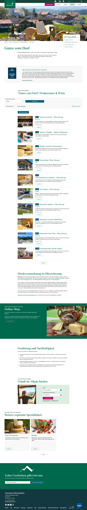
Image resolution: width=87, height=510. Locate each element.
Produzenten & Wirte (69, 39)
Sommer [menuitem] (59, 4)
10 (38, 248)
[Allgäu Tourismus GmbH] (79, 505)
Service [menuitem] (79, 4)
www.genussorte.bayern (27, 80)
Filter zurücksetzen (21, 106)
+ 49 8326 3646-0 (11, 500)
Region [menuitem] (72, 4)
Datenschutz (30, 507)
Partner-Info (16, 507)
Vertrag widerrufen (42, 507)
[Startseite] (71, 507)
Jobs (11, 507)
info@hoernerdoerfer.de (10, 501)
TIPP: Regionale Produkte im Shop (71, 42)
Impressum (23, 507)
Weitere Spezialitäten (69, 46)
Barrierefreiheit (63, 507)
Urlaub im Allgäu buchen (69, 44)
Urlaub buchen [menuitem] (49, 4)
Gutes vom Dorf (31, 42)
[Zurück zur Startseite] (10, 4)
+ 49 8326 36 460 (54, 400)
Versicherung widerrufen (53, 507)
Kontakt (6, 507)
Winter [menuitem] (65, 4)
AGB (35, 507)
